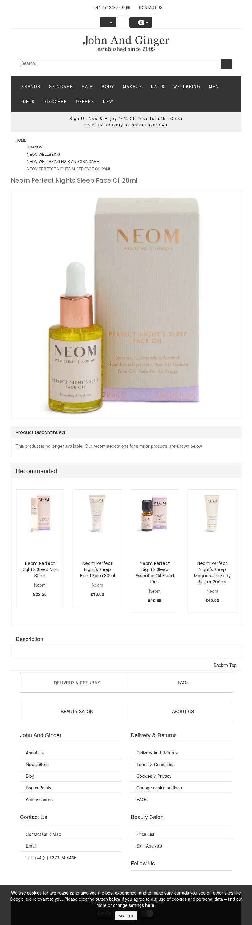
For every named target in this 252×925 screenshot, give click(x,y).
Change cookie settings (159, 788)
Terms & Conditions (155, 764)
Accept (126, 915)
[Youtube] (158, 878)
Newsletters (37, 764)
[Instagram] (189, 878)
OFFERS (85, 101)
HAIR (87, 86)
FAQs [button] (182, 682)
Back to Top (226, 665)
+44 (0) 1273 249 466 (112, 7)
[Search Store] (122, 22)
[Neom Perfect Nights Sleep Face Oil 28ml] (126, 43)
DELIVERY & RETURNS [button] (76, 682)
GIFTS (28, 101)
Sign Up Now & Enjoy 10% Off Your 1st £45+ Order (126, 118)
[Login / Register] (108, 22)
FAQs (141, 799)
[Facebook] (142, 878)
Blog (30, 776)
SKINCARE (61, 86)
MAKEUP (132, 86)
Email (31, 846)
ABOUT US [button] (182, 711)
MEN (214, 86)
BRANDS (31, 86)
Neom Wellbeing (43, 154)
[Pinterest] (204, 878)
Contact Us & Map (43, 834)
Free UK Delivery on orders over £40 (126, 124)
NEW (108, 101)
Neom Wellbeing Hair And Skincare (63, 161)
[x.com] (173, 878)
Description (29, 639)
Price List (145, 834)
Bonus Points (38, 788)
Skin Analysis (149, 846)
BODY (108, 86)
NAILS (158, 86)
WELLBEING (186, 86)
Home (20, 140)
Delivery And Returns (157, 753)
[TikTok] (220, 878)
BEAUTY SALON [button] (76, 711)
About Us (35, 753)
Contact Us (151, 7)
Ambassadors (39, 799)
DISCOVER (55, 101)
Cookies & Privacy (153, 776)
